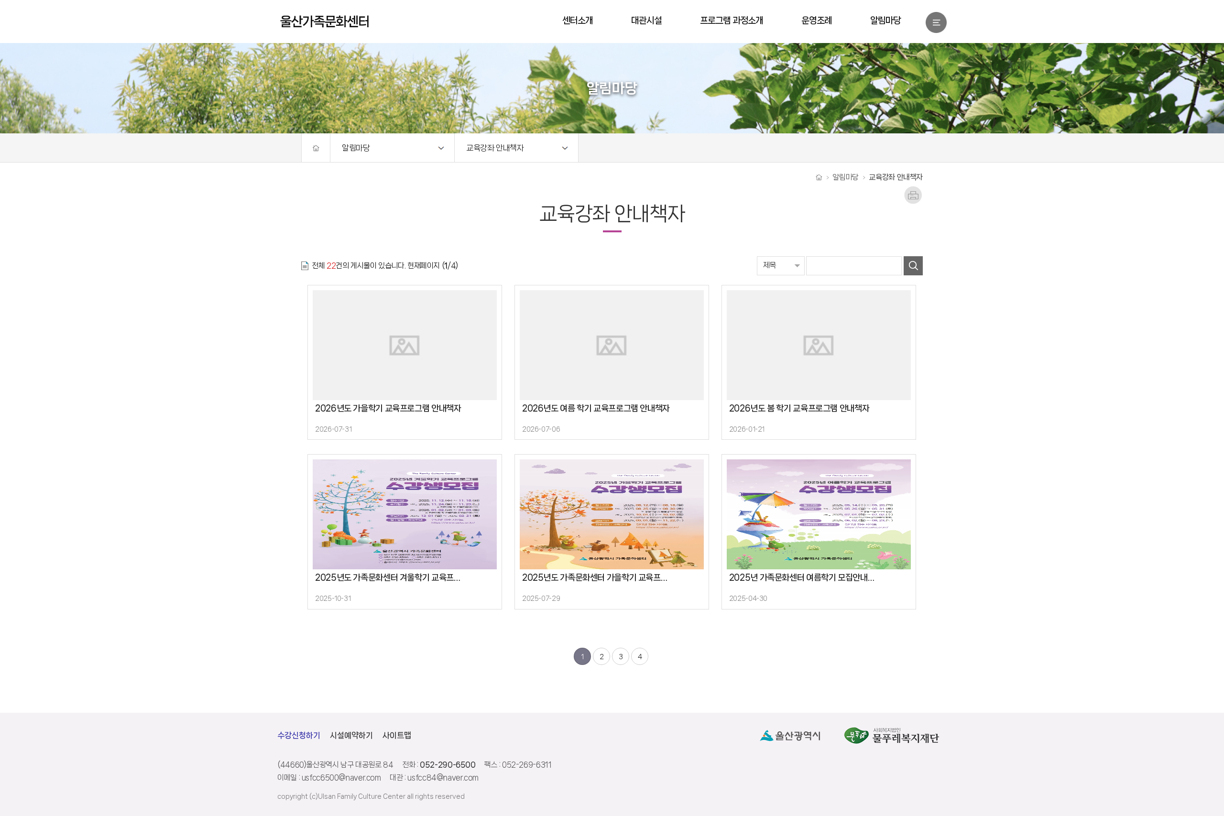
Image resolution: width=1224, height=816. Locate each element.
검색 (913, 265)
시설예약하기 (351, 735)
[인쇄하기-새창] (913, 190)
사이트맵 (396, 735)
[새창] (790, 735)
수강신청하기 (298, 735)
